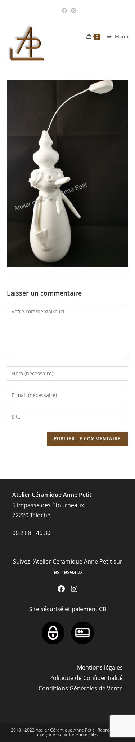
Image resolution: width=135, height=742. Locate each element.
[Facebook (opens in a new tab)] (64, 10)
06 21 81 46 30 (31, 533)
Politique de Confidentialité (86, 678)
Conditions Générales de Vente (81, 688)
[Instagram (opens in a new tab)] (72, 10)
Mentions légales (100, 667)
